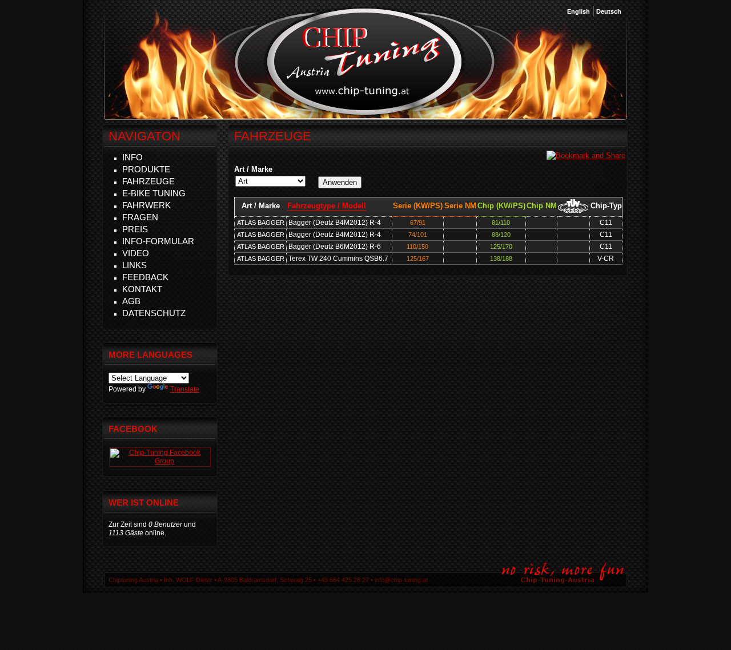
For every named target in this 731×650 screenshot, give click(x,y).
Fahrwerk (146, 205)
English (578, 11)
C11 (606, 223)
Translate (184, 389)
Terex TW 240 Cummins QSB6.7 (338, 259)
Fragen (140, 217)
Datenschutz (154, 313)
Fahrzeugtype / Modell (326, 205)
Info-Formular (158, 241)
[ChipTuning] (160, 461)
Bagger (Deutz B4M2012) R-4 (334, 223)
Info (132, 157)
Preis (135, 229)
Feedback (145, 277)
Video (135, 253)
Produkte (146, 169)
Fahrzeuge (148, 181)
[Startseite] (364, 113)
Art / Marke (253, 169)
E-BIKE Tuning (154, 193)
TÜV (573, 205)
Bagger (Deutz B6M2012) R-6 (334, 247)
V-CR (605, 259)
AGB (131, 301)
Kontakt (142, 289)
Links (134, 265)
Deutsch (608, 11)
